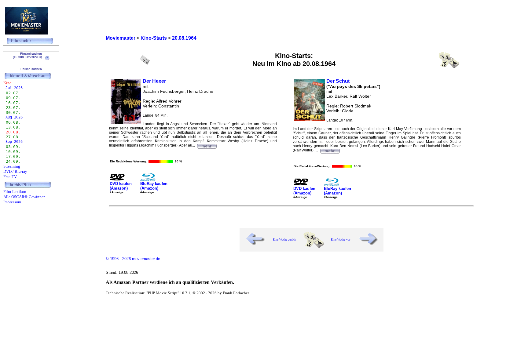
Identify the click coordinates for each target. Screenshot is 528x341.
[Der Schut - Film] (329, 150)
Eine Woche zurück (284, 239)
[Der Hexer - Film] (206, 145)
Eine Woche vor (340, 239)
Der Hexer (154, 81)
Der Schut (338, 81)
